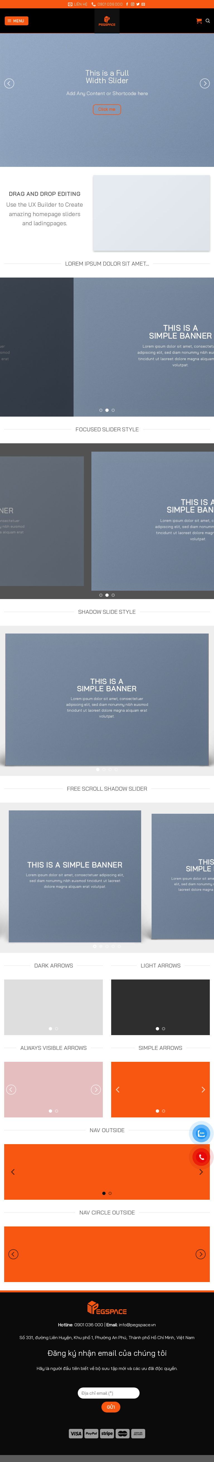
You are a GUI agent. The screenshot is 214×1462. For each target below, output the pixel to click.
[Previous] (9, 83)
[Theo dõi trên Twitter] (138, 4)
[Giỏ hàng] (199, 21)
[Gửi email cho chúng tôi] (143, 4)
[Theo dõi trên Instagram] (132, 4)
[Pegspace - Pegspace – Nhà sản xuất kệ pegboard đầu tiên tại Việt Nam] (107, 20)
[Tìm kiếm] (208, 21)
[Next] (205, 83)
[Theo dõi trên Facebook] (127, 4)
